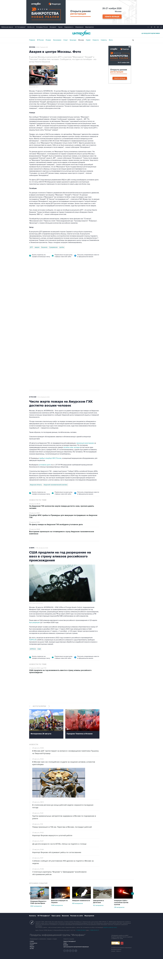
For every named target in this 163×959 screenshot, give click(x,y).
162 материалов (98, 905)
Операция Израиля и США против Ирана (38, 902)
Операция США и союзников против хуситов (121, 902)
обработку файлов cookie (110, 927)
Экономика (57, 40)
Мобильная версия (7, 27)
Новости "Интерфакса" (69, 941)
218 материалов (119, 907)
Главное (32, 40)
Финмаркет (53, 27)
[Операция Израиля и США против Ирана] (39, 899)
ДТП (31, 247)
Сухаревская (53, 247)
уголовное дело (45, 465)
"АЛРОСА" (32, 640)
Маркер (32, 947)
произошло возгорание (85, 443)
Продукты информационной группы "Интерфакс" (57, 935)
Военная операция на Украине (59, 902)
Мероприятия (89, 27)
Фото (111, 40)
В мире (48, 40)
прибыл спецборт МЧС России (50, 458)
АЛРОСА (33, 649)
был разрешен (34, 622)
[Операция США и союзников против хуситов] (123, 898)
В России (40, 40)
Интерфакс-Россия (42, 27)
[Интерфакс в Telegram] (67, 950)
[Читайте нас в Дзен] (64, 950)
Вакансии (65, 916)
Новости (96, 40)
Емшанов (44, 247)
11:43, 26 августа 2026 (43, 397)
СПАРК (32, 941)
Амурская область (36, 485)
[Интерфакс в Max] (76, 950)
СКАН (65, 943)
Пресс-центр (56, 916)
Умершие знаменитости (81, 901)
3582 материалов (36, 906)
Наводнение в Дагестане (98, 902)
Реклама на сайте (76, 916)
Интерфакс (81, 33)
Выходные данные (116, 949)
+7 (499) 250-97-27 (94, 930)
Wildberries (48, 306)
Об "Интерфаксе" (20, 27)
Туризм (60, 27)
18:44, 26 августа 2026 (43, 272)
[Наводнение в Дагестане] (102, 898)
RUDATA (65, 945)
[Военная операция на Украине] (60, 898)
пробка (61, 247)
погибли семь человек (71, 447)
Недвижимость (68, 27)
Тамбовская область (36, 306)
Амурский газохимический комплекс (55, 485)
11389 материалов (57, 905)
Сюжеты (104, 40)
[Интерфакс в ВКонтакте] (70, 950)
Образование (79, 27)
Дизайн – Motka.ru (116, 951)
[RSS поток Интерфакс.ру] (73, 950)
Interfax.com (30, 27)
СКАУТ (32, 945)
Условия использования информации (121, 947)
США (39, 649)
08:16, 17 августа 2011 (42, 47)
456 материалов (77, 903)
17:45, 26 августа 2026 (41, 548)
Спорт (65, 40)
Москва (81, 40)
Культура (73, 40)
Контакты (32, 916)
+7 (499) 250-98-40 (81, 930)
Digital (88, 40)
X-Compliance (33, 943)
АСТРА (32, 948)
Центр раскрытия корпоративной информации (76, 947)
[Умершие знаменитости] (81, 898)
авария (37, 247)
